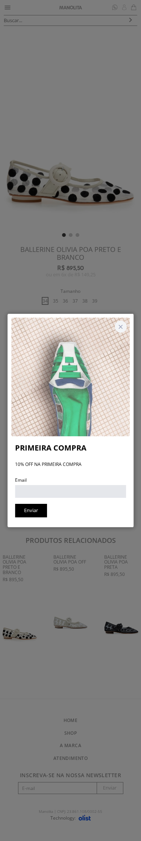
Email (21, 480)
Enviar (31, 510)
